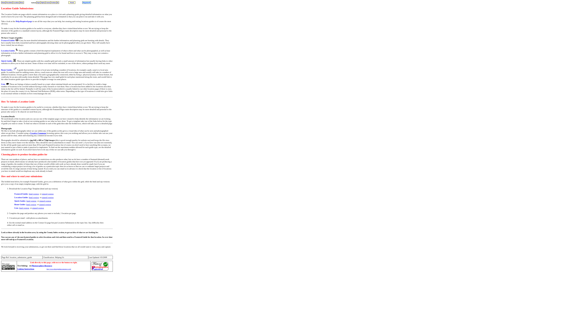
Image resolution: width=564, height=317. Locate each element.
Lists (3, 84)
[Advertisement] (54, 279)
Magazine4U (86, 2)
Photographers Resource (42, 266)
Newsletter (9, 2)
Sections (53, 2)
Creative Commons (38, 133)
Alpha (43, 2)
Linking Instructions (25, 269)
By (58, 2)
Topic (38, 2)
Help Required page (24, 21)
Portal (72, 2)
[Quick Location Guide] (14, 61)
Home (3, 2)
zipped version (48, 194)
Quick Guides (6, 61)
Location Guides (8, 51)
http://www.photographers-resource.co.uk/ (59, 269)
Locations (16, 2)
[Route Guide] (15, 70)
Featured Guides (8, 40)
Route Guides (6, 70)
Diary (22, 2)
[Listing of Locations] (7, 84)
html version (34, 194)
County (48, 2)
